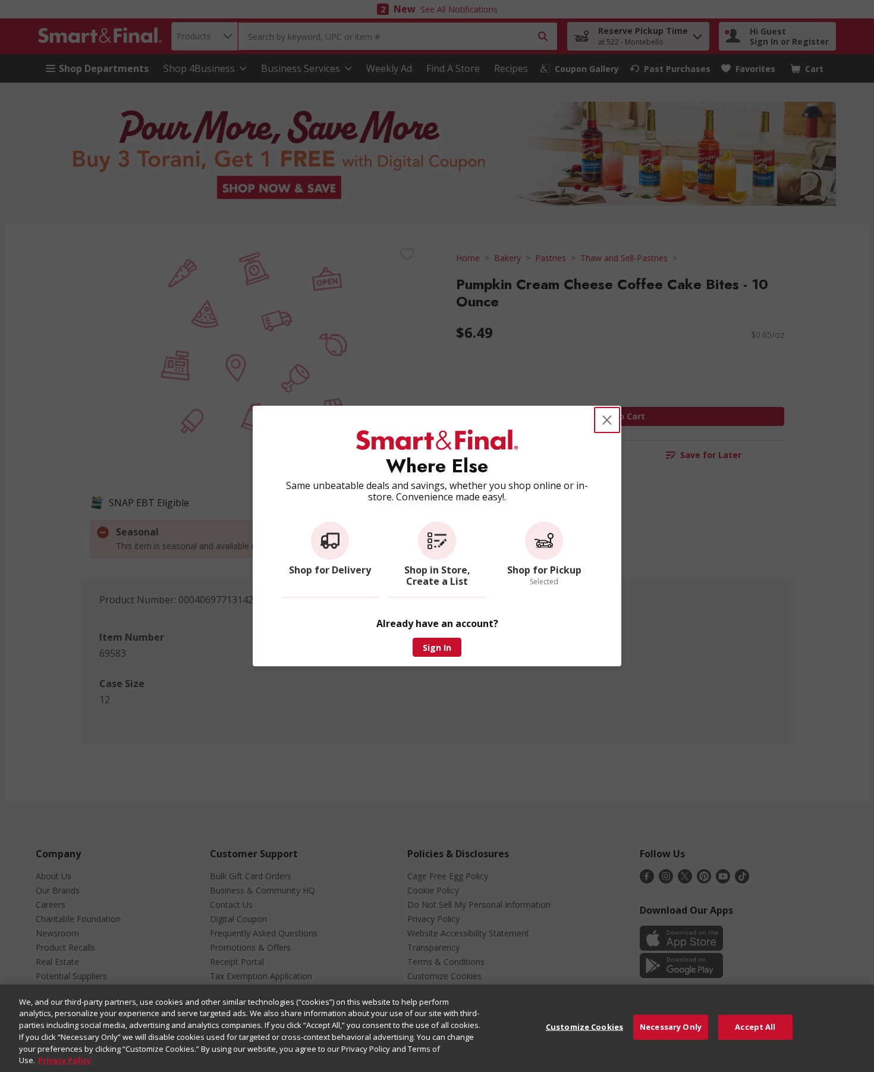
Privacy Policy (64, 1059)
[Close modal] (607, 420)
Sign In (437, 647)
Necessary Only (671, 1026)
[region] (437, 1028)
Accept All (755, 1026)
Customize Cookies (584, 1026)
